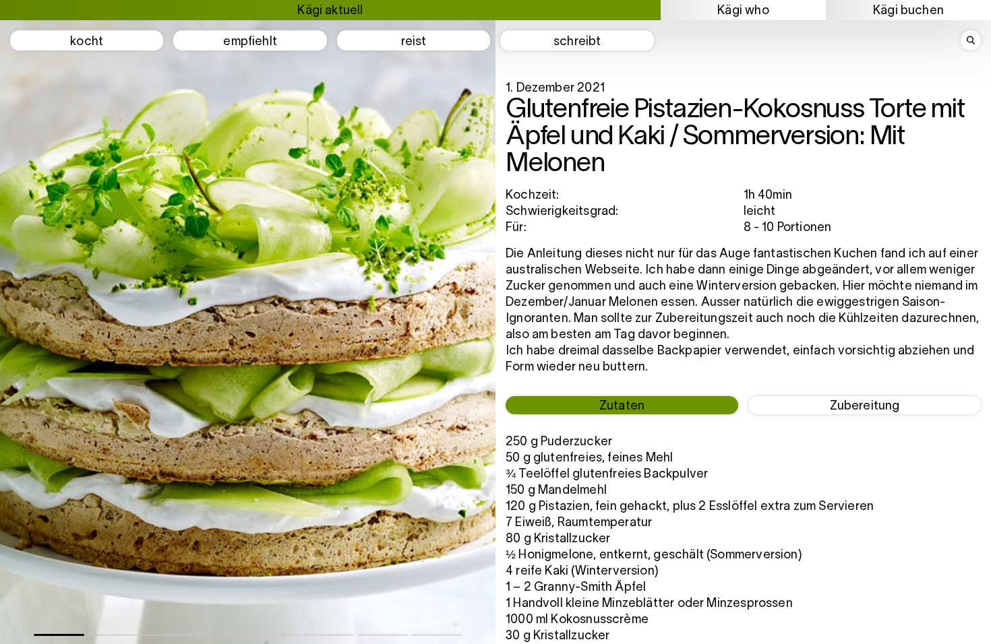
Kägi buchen (908, 11)
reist (414, 42)
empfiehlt (250, 42)
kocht (86, 42)
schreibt (577, 42)
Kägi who (743, 11)
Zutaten (621, 406)
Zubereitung (865, 406)
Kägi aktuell (330, 11)
